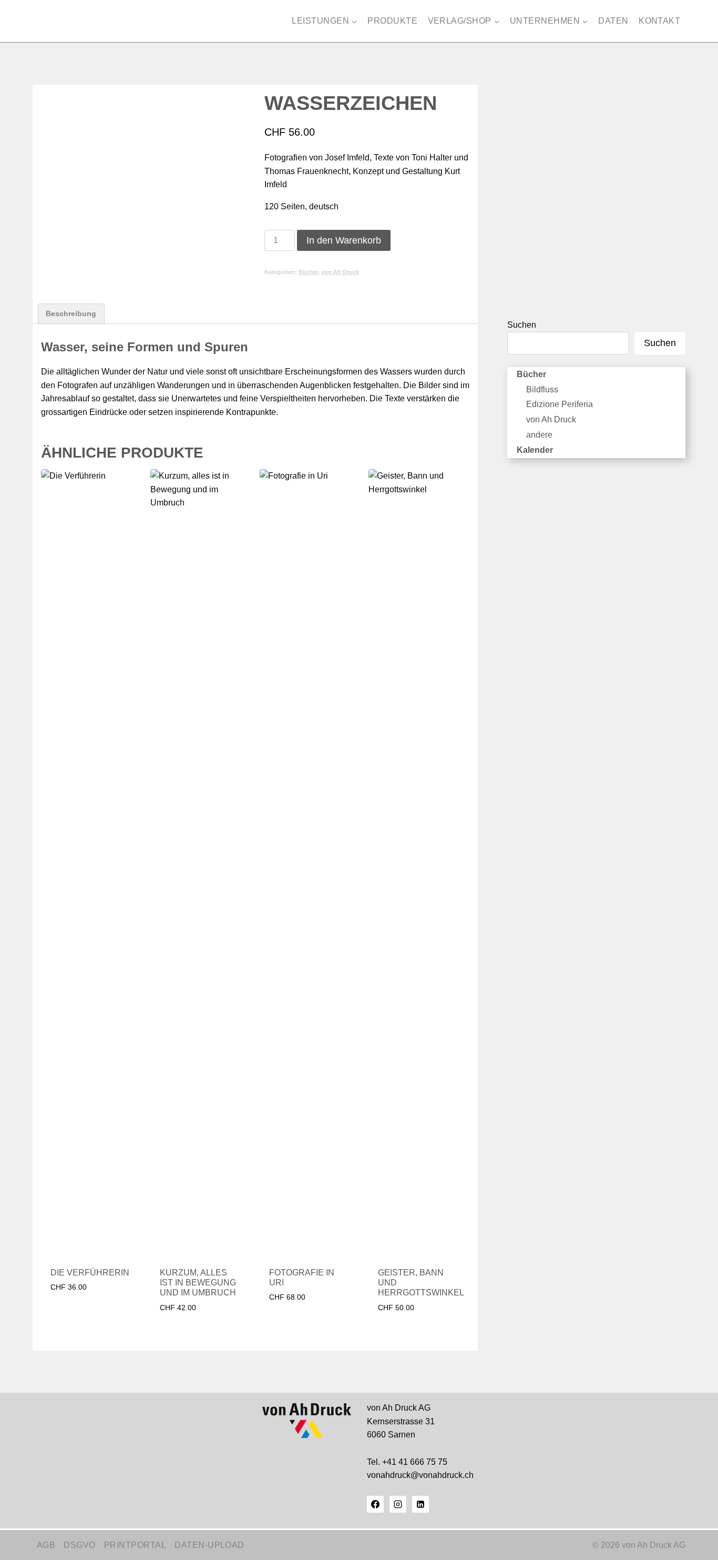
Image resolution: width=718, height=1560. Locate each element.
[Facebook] (375, 1504)
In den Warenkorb (343, 240)
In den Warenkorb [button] (87, 1306)
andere (539, 434)
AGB (46, 1545)
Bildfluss (542, 389)
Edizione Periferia (559, 404)
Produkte (392, 20)
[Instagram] (397, 1504)
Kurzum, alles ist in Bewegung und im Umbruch (198, 1282)
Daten (613, 20)
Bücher (308, 272)
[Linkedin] (420, 1504)
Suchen (521, 324)
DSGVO (79, 1545)
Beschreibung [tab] (71, 313)
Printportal (135, 1545)
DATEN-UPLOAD (209, 1545)
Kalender (535, 449)
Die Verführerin (89, 1272)
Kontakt (659, 20)
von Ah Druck (340, 272)
